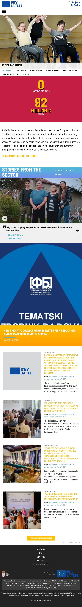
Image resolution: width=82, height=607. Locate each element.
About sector (20, 70)
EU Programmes (36, 70)
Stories (26, 74)
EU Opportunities (52, 70)
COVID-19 (41, 549)
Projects (41, 561)
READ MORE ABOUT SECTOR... (20, 156)
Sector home (6, 70)
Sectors (41, 557)
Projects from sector (10, 74)
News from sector (70, 70)
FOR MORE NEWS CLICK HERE (41, 538)
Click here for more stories (64, 172)
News (41, 553)
